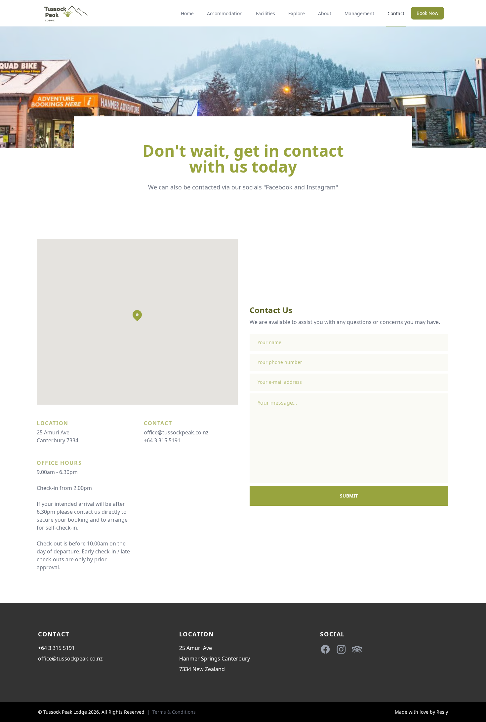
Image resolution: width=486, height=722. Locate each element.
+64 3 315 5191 (162, 440)
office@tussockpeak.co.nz (176, 432)
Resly (442, 712)
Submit (349, 496)
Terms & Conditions (174, 712)
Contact (395, 13)
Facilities (265, 13)
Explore (296, 13)
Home (187, 13)
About (324, 13)
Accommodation (225, 13)
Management (359, 13)
